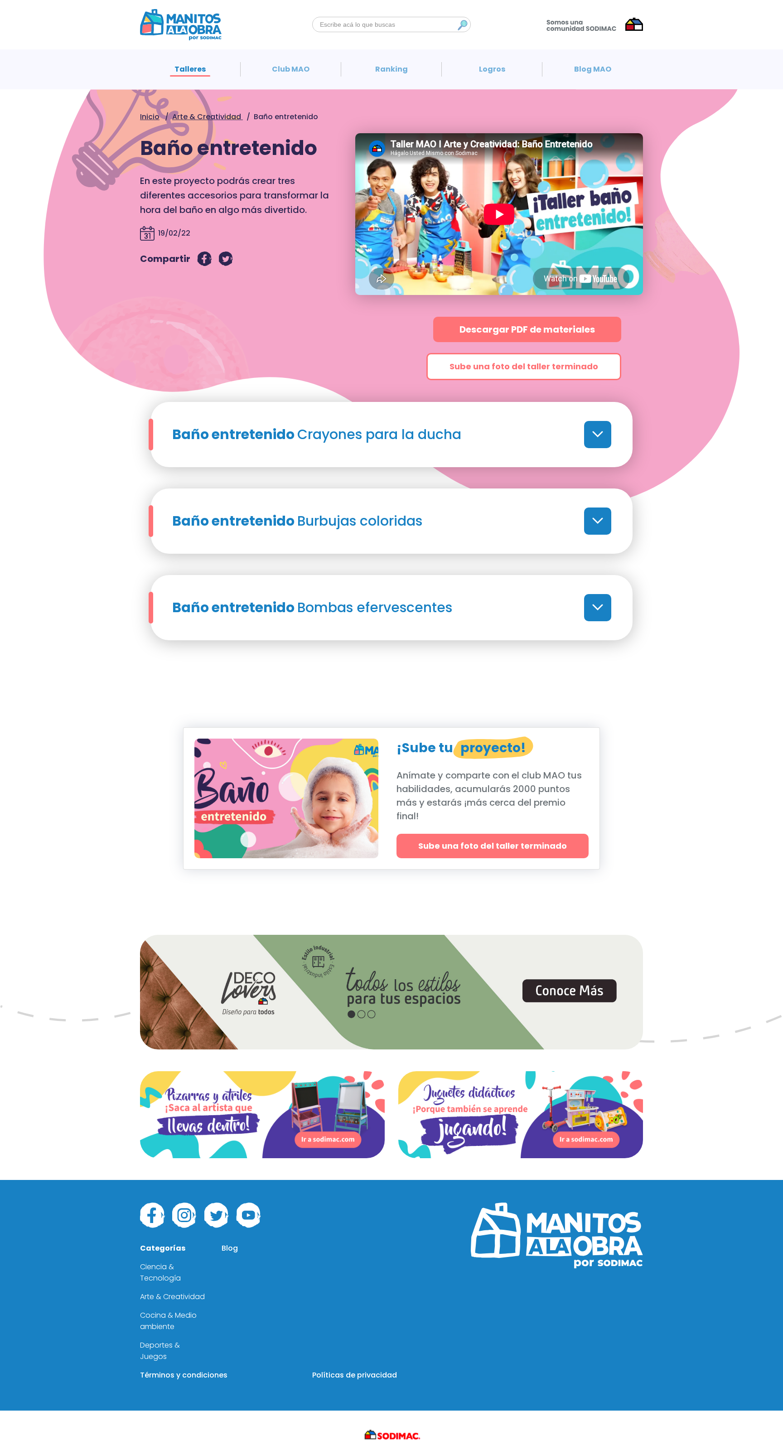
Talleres (190, 69)
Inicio (150, 116)
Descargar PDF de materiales (527, 329)
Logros (492, 69)
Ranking (391, 69)
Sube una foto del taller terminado (524, 366)
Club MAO (290, 69)
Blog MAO (592, 69)
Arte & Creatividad (207, 116)
